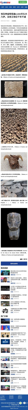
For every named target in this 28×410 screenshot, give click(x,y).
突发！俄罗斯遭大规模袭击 (18, 319)
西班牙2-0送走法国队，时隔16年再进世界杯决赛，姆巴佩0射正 (19, 279)
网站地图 (11, 396)
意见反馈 (11, 397)
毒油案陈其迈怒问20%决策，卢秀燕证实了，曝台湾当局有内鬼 (18, 379)
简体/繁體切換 (23, 2)
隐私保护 (20, 397)
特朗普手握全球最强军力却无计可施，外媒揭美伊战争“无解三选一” (19, 350)
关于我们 (2, 396)
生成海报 (14, 20)
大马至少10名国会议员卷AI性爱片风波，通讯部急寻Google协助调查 (18, 288)
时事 (10, 7)
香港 (14, 7)
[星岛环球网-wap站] (6, 2)
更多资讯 (14, 263)
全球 (22, 7)
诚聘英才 (20, 396)
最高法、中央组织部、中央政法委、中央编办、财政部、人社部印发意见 (18, 341)
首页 (2, 7)
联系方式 (2, 397)
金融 (26, 7)
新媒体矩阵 (3, 399)
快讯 (6, 7)
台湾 (18, 7)
